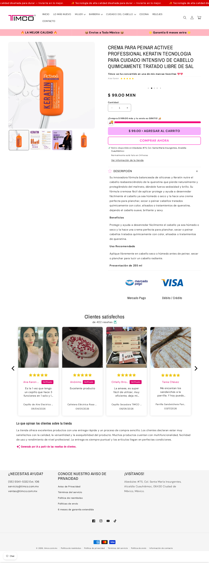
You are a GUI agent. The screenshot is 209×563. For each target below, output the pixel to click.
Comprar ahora (154, 141)
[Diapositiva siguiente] (160, 88)
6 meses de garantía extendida (76, 509)
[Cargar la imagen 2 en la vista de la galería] (40, 140)
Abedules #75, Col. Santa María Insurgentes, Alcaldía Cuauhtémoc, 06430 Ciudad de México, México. (152, 486)
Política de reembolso (70, 497)
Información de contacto (161, 548)
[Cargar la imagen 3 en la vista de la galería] (62, 140)
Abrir (39, 32)
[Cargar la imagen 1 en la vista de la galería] (19, 140)
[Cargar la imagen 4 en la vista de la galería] (84, 140)
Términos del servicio (70, 492)
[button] (80, 14)
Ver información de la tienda (127, 160)
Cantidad (113, 102)
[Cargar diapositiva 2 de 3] (154, 88)
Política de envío (138, 548)
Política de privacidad (94, 548)
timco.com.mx (50, 548)
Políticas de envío (68, 503)
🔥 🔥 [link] (32, 31)
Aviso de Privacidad (69, 486)
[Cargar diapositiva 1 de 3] (151, 88)
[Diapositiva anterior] (148, 88)
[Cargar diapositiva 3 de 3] (157, 88)
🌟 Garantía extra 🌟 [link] (164, 31)
